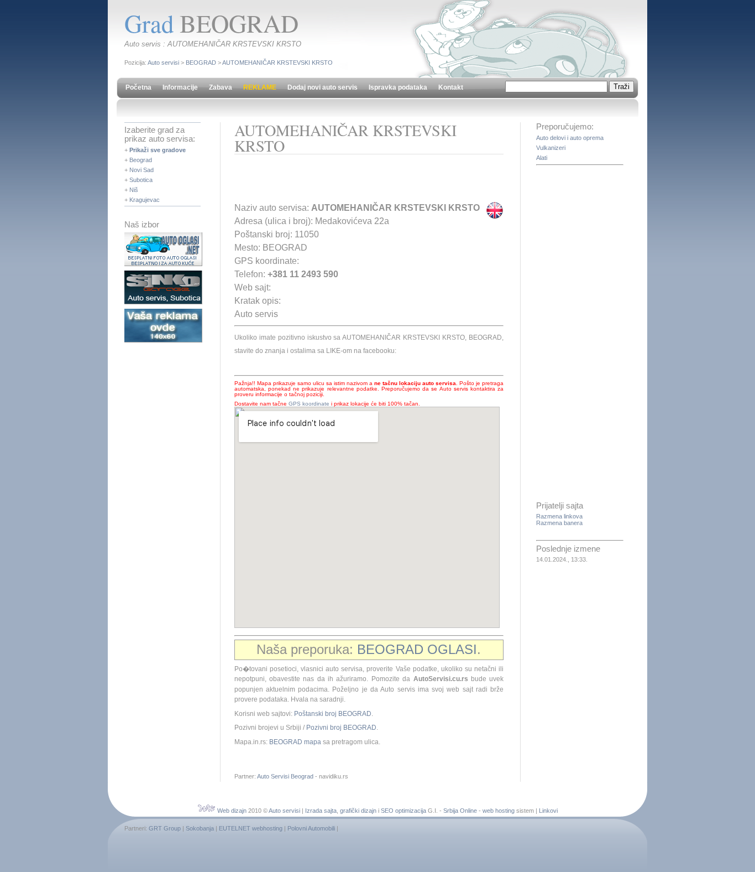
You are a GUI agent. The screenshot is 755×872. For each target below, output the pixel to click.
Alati (541, 157)
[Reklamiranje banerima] (163, 340)
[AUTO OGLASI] (163, 264)
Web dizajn (232, 810)
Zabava (220, 87)
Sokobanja (200, 828)
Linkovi (548, 810)
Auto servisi (163, 62)
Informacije (180, 87)
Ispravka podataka (398, 87)
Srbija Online (460, 810)
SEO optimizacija (403, 810)
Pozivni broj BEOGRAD (341, 727)
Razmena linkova (559, 516)
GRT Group (165, 828)
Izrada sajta (321, 810)
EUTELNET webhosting (250, 828)
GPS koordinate (309, 404)
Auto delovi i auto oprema (570, 137)
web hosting (499, 810)
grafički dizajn (358, 810)
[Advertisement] (363, 182)
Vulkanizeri (550, 147)
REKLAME (259, 87)
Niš (133, 189)
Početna (138, 87)
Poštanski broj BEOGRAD (332, 714)
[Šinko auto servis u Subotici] (163, 302)
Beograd (140, 160)
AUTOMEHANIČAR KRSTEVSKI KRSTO (277, 62)
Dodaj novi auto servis (322, 87)
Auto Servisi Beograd (285, 776)
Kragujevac (144, 199)
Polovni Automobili (311, 828)
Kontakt (450, 87)
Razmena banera (559, 523)
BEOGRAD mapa (295, 742)
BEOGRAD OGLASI (417, 649)
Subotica (141, 180)
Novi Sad (141, 170)
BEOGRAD (201, 62)
